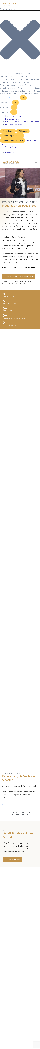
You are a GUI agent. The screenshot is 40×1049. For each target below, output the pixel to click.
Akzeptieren (8, 131)
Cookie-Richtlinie (12, 147)
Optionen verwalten (13, 116)
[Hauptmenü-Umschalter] (35, 162)
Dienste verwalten (12, 119)
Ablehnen (23, 131)
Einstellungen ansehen (12, 136)
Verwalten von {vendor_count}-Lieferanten (22, 122)
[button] (20, 40)
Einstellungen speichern (13, 140)
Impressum (9, 153)
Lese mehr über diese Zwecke (17, 125)
